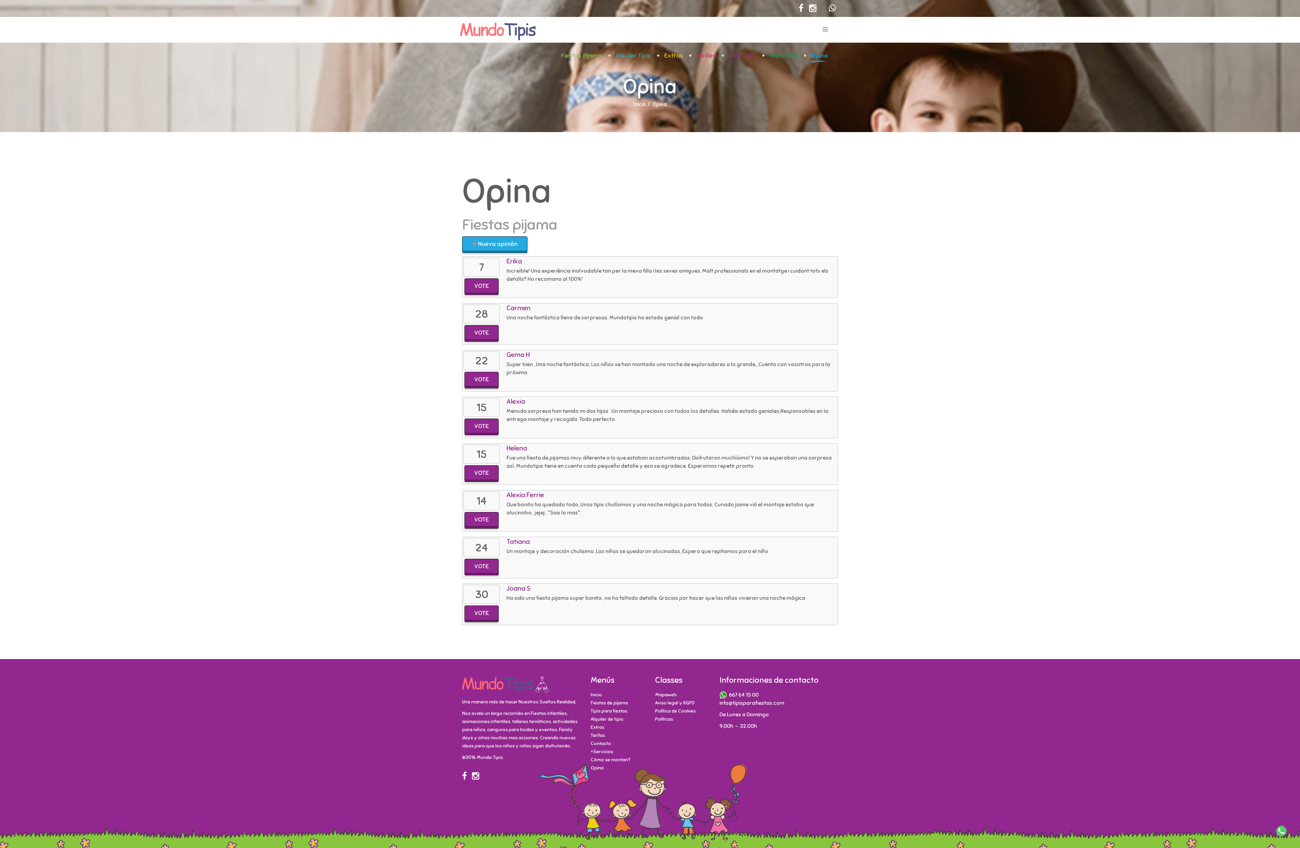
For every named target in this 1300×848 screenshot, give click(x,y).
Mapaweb (666, 695)
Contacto (742, 55)
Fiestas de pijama (609, 703)
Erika (514, 261)
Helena (516, 448)
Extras (673, 55)
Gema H (518, 355)
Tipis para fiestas (609, 711)
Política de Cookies (675, 711)
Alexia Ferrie (525, 495)
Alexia (515, 401)
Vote (481, 286)
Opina (819, 55)
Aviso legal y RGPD (675, 703)
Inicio (639, 104)
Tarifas (705, 55)
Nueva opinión (497, 244)
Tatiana (518, 541)
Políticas (664, 719)
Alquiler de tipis (607, 719)
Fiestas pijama (581, 55)
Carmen (518, 308)
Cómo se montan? (610, 760)
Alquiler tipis (633, 55)
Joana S (518, 588)
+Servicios (784, 55)
